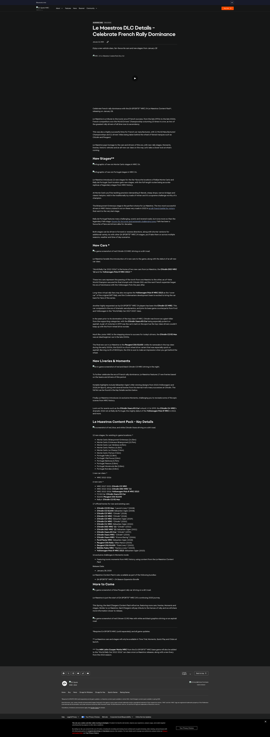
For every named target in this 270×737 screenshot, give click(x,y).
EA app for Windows (86, 692)
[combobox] (186, 673)
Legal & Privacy (72, 717)
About (58, 8)
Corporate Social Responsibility (120, 717)
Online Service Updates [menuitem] (143, 717)
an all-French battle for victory (162, 208)
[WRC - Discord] (78, 673)
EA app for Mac (100, 692)
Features (68, 8)
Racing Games (125, 692)
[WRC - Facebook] (64, 673)
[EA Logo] (65, 683)
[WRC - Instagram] (73, 673)
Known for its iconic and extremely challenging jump (134, 221)
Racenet (81, 8)
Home (63, 692)
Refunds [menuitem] (105, 717)
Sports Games (112, 692)
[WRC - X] (68, 673)
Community (90, 8)
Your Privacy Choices (187, 728)
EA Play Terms (95, 708)
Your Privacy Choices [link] (93, 717)
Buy (69, 692)
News (75, 8)
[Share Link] (108, 42)
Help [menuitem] (63, 717)
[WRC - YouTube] (88, 673)
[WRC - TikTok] (83, 673)
